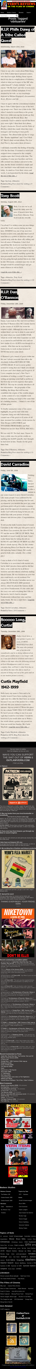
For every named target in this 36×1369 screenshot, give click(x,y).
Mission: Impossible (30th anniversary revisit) (13, 1094)
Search (29, 12)
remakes (32, 1254)
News (10, 610)
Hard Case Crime (25, 1276)
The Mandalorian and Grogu (8, 1089)
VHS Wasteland (18, 1299)
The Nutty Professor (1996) (8, 1099)
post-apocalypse (21, 1254)
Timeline (3, 1212)
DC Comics (10, 1245)
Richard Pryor (29, 1294)
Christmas (5, 1242)
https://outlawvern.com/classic (18, 1367)
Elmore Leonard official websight (9, 1276)
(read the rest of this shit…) (11, 272)
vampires (3, 1269)
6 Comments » (13, 737)
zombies (18, 1268)
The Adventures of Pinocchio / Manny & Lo (20, 998)
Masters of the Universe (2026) (14, 969)
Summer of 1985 (5, 1266)
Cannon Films (31, 1239)
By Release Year (5, 1209)
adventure (5, 1236)
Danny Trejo (3, 1245)
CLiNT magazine (5, 1309)
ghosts (19, 1248)
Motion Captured (5, 1294)
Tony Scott (10, 195)
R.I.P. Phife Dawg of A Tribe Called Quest (18, 35)
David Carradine (15, 464)
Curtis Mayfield (11, 732)
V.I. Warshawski (5, 1073)
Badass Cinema (11, 12)
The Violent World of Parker (8, 1278)
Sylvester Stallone (24, 1225)
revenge (3, 1257)
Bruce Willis (22, 1203)
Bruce (11, 1239)
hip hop (8, 181)
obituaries (16, 181)
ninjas (12, 1254)
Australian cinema (30, 1236)
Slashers (25, 1194)
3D (1, 1236)
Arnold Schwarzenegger (25, 1200)
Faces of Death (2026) (7, 1064)
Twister (3, 1097)
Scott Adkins (10, 1260)
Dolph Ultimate (22, 1288)
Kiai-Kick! (31, 1288)
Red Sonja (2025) (6, 1075)
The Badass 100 (5, 1194)
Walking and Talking (6, 1078)
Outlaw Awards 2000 (6, 1200)
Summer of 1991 (16, 1266)
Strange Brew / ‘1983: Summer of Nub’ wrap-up (22, 1022)
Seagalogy (20, 1260)
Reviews (21, 12)
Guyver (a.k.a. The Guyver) (8, 1070)
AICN (10, 735)
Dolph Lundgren (23, 1209)
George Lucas (12, 1248)
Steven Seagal (23, 1219)
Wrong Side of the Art (6, 1302)
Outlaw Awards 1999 (6, 1197)
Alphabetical (9, 1206)
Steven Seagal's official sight (8, 1296)
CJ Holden (4, 1022)
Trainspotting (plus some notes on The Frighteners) (15, 1077)
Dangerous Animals (17, 1034)
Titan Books (21, 1278)
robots (10, 1256)
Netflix (34, 1251)
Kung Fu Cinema (5, 1291)
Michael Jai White (25, 1251)
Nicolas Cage (22, 1216)
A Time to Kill (16, 975)
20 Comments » (20, 610)
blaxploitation (3, 1239)
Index (2, 1206)
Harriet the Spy (5, 1095)
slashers (30, 1259)
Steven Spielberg (23, 1222)
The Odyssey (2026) (6, 1066)
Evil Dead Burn (5, 1087)
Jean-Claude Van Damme (26, 1212)
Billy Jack (3, 1286)
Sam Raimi (16, 1257)
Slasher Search (6, 1263)
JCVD (2, 1251)
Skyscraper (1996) (6, 1071)
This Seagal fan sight (6, 1299)
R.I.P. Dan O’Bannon (9, 295)
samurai (2, 1260)
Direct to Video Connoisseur (8, 1288)
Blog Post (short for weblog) (19, 183)
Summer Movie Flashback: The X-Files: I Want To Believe (17, 1080)
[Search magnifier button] (17, 16)
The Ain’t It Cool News (25, 1296)
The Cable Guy (5, 1101)
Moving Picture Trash (17, 1294)
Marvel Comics (11, 1251)
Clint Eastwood (23, 1206)
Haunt (2, 1068)
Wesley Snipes (23, 1228)
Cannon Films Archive (14, 1286)
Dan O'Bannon (11, 449)
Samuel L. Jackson (28, 1257)
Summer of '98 (31, 1263)
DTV (20, 1194)
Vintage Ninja (28, 1299)
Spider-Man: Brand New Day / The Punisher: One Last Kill (17, 1056)
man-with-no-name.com (18, 1291)
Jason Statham (31, 1248)
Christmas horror (17, 1242)
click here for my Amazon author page (18, 816)
